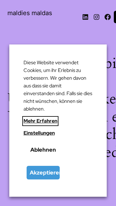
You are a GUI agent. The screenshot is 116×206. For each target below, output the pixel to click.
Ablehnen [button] (43, 149)
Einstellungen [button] (39, 133)
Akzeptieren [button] (45, 172)
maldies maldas (29, 13)
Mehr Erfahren (40, 121)
